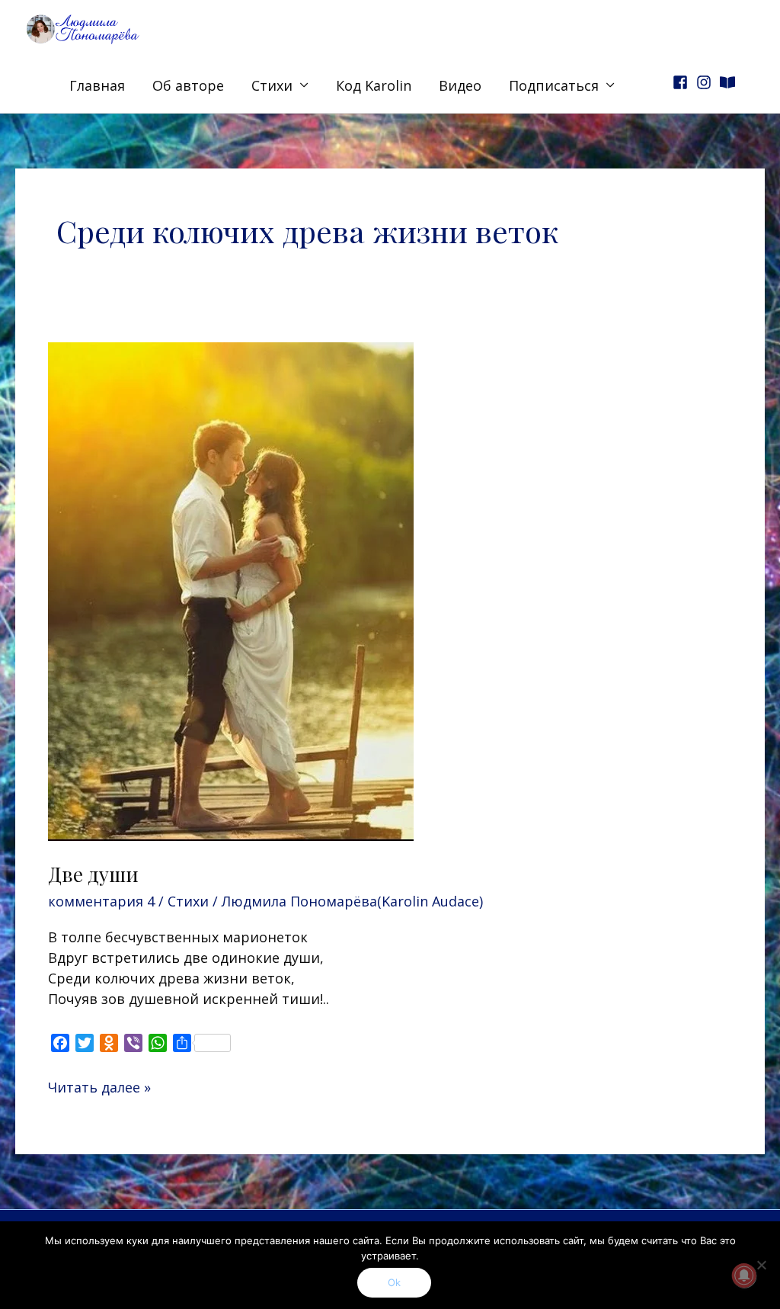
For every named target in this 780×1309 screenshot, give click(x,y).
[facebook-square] (682, 82)
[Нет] (761, 1264)
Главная (97, 85)
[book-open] (730, 82)
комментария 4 (101, 901)
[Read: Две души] (231, 589)
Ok (394, 1282)
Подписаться (554, 85)
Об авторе (188, 85)
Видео (460, 85)
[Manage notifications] (744, 1275)
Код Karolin (373, 85)
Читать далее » (99, 1086)
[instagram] (706, 82)
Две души (93, 874)
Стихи (271, 85)
